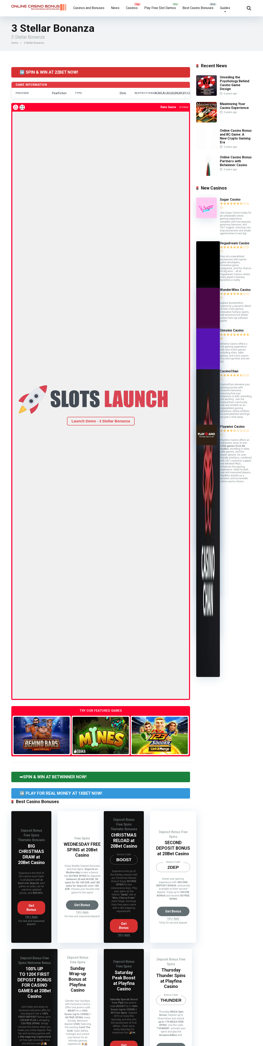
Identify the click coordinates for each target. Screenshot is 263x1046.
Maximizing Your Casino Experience (234, 106)
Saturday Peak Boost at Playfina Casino (123, 980)
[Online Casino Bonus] (39, 5)
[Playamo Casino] (206, 444)
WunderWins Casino (235, 290)
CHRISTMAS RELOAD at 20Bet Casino (124, 840)
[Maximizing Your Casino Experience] (206, 121)
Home (14, 42)
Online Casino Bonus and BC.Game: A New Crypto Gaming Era (236, 136)
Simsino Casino (232, 330)
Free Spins (31, 835)
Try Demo (41, 735)
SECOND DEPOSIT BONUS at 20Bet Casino (173, 848)
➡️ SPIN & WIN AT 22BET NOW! (49, 72)
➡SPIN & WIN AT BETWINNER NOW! (53, 776)
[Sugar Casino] (206, 217)
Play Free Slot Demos (160, 8)
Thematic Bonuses (31, 840)
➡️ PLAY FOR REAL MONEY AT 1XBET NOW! (61, 793)
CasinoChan (229, 371)
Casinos (132, 8)
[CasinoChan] (208, 676)
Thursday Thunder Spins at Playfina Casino (171, 978)
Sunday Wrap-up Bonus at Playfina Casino (78, 979)
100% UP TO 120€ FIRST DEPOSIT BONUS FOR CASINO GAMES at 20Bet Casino (34, 982)
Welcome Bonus (39, 963)
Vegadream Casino (234, 243)
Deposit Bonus (31, 830)
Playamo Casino (232, 427)
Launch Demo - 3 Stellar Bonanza (101, 421)
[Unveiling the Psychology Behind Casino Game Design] (206, 95)
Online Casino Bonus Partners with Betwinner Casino (236, 161)
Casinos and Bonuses (88, 8)
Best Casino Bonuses (197, 8)
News (115, 8)
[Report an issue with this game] (15, 107)
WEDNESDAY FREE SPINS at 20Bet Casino (82, 850)
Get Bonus (31, 908)
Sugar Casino (230, 199)
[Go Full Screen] (22, 107)
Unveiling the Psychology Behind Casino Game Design (234, 83)
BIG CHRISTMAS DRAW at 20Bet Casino (31, 854)
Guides (225, 8)
